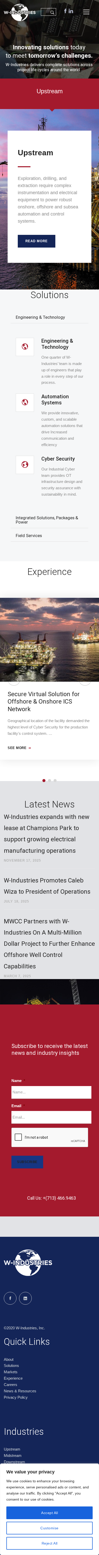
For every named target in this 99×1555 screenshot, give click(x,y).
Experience (13, 1378)
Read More (36, 241)
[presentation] (50, 1138)
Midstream (13, 1455)
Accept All (49, 1513)
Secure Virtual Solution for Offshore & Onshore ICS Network (44, 702)
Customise (49, 1528)
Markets (11, 1372)
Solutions (11, 1365)
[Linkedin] (25, 1298)
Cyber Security (58, 459)
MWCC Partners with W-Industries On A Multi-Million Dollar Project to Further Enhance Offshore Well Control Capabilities (49, 944)
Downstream (14, 1462)
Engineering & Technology (57, 344)
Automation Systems (55, 399)
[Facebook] (10, 1298)
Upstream (12, 1449)
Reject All (50, 1543)
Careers (10, 1384)
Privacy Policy (16, 1397)
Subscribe (27, 1162)
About (8, 1359)
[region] (49, 1509)
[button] (14, 679)
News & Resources (20, 1391)
